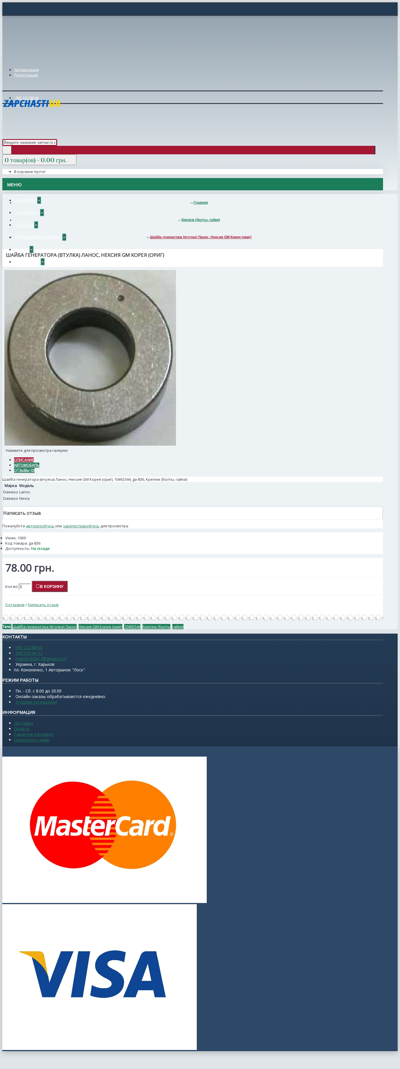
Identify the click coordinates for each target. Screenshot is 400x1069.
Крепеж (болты (156, 626)
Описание (24, 459)
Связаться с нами (31, 740)
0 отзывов (15, 604)
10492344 (132, 626)
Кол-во (11, 586)
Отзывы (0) (24, 470)
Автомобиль (26, 465)
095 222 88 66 (29, 647)
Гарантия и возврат (34, 734)
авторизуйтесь (40, 525)
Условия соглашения (36, 702)
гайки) (178, 626)
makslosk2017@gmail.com (41, 658)
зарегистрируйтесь (81, 525)
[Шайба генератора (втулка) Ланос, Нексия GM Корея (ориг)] (90, 444)
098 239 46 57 (29, 653)
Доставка (23, 723)
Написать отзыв (43, 604)
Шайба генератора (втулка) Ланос (44, 626)
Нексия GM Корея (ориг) (100, 626)
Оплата (21, 728)
